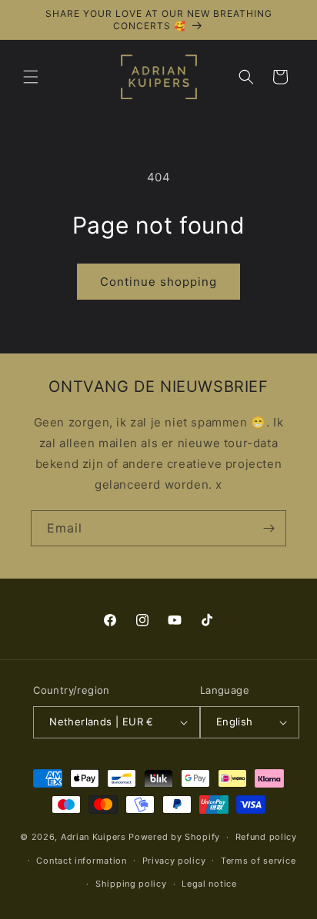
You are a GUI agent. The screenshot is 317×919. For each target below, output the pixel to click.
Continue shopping (158, 281)
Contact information (81, 860)
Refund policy (266, 836)
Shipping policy (131, 883)
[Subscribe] (268, 528)
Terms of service (258, 860)
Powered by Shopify (174, 836)
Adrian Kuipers (93, 836)
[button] (31, 77)
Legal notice (209, 883)
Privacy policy (174, 860)
